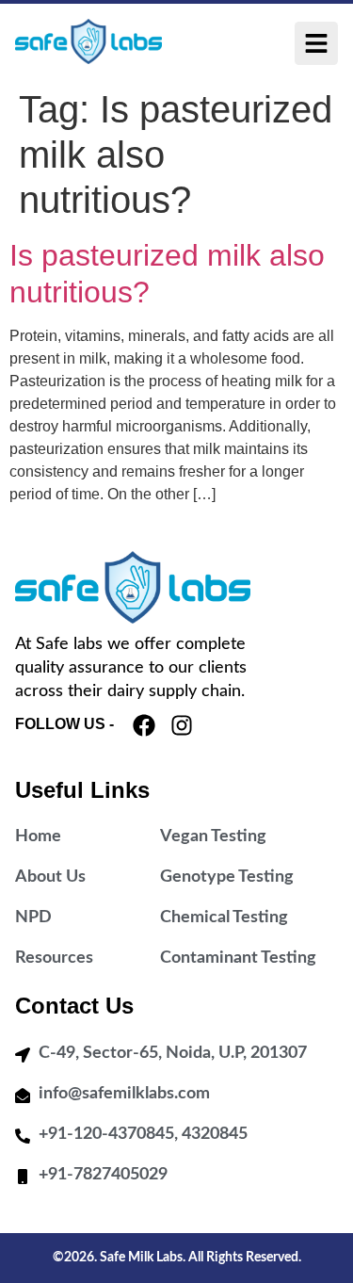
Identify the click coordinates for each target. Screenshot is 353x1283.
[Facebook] (144, 725)
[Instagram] (181, 725)
